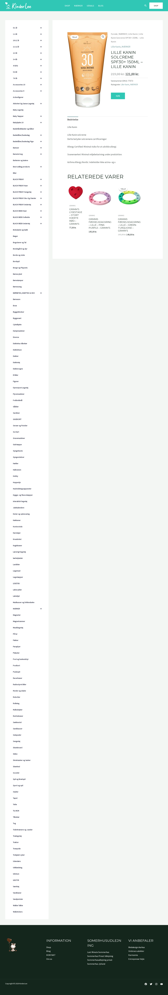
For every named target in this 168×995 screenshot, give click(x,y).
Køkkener (17, 520)
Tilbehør (16, 817)
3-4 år (27, 59)
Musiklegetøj (18, 627)
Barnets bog (27, 154)
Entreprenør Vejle (136, 959)
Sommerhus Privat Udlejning (100, 956)
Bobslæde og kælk (20, 230)
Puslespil (16, 672)
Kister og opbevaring (21, 514)
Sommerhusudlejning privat (99, 960)
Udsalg (90, 5)
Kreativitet (17, 539)
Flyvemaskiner (18, 394)
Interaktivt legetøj (20, 501)
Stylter (15, 792)
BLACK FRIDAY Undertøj (27, 204)
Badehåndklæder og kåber (23, 129)
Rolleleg (16, 703)
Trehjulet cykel (18, 855)
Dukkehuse (17, 350)
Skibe (15, 754)
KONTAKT (51, 955)
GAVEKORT (17, 419)
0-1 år (27, 27)
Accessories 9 (27, 90)
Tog (14, 823)
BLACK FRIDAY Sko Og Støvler (27, 198)
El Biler (15, 375)
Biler (15, 173)
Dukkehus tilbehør (20, 343)
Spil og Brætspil (19, 779)
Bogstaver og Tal (19, 242)
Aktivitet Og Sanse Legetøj (27, 103)
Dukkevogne (18, 369)
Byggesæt (17, 318)
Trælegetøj (17, 836)
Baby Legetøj (18, 110)
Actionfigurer (18, 97)
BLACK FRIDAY (27, 179)
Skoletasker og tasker (22, 760)
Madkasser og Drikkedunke (23, 602)
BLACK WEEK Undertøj (27, 223)
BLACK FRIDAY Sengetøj (27, 192)
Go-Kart (16, 432)
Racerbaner (17, 678)
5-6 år (27, 72)
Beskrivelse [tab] (72, 119)
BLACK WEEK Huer (27, 210)
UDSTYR (16, 880)
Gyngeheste (18, 451)
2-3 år (27, 53)
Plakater (16, 653)
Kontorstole (17, 526)
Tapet (15, 798)
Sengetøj (16, 741)
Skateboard (17, 747)
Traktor (16, 842)
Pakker (15, 640)
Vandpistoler (18, 899)
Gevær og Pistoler (20, 425)
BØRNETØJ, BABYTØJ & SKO (27, 293)
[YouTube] (161, 984)
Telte (15, 804)
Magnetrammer (19, 621)
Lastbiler (16, 564)
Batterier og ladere (20, 160)
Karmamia (133, 955)
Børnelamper (18, 280)
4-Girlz (27, 65)
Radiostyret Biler (19, 684)
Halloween (17, 470)
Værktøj (16, 886)
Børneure (16, 299)
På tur (15, 634)
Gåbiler (16, 406)
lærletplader (18, 558)
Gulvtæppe (17, 444)
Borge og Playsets (20, 268)
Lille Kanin (133, 34)
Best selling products (27, 166)
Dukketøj (16, 362)
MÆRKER (78, 5)
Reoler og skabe (19, 691)
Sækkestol (17, 722)
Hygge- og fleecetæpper (23, 495)
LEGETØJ (16, 583)
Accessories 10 (27, 84)
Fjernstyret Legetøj (20, 387)
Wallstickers (18, 912)
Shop (67, 5)
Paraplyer (16, 646)
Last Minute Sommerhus (98, 952)
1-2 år (27, 34)
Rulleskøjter (17, 709)
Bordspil (16, 261)
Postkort (16, 665)
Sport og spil (18, 785)
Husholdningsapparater (22, 489)
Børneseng (17, 286)
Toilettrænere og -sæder (23, 829)
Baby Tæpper (27, 116)
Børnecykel (17, 274)
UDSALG (16, 874)
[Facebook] (146, 984)
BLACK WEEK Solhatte (27, 217)
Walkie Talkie (18, 905)
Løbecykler (17, 590)
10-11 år (27, 40)
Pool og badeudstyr (21, 659)
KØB (118, 96)
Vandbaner (17, 893)
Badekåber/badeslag (27, 135)
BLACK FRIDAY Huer (27, 185)
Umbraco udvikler (136, 951)
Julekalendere (18, 507)
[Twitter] (151, 984)
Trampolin (17, 848)
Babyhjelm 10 (27, 122)
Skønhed (16, 766)
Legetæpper (18, 577)
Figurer (16, 381)
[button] (145, 5)
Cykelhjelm (17, 324)
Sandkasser (17, 728)
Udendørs (17, 861)
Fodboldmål (17, 400)
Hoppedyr (17, 482)
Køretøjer (17, 533)
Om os (49, 959)
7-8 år (27, 78)
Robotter (16, 697)
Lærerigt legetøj (19, 552)
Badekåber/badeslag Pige (27, 141)
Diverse (16, 337)
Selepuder (17, 735)
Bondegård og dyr (20, 249)
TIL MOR (16, 811)
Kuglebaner (17, 545)
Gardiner (16, 413)
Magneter (17, 615)
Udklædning (17, 867)
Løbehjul (16, 596)
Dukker (16, 356)
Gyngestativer (18, 457)
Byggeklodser (18, 312)
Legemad (16, 571)
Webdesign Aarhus (136, 947)
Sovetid (16, 773)
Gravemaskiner (19, 438)
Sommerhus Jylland (96, 964)
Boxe (15, 305)
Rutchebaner (18, 716)
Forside (114, 34)
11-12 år (27, 46)
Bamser (27, 147)
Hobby (15, 476)
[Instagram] (156, 984)
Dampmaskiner (19, 331)
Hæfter (15, 463)
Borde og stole (19, 255)
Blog (100, 5)
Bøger (15, 236)
